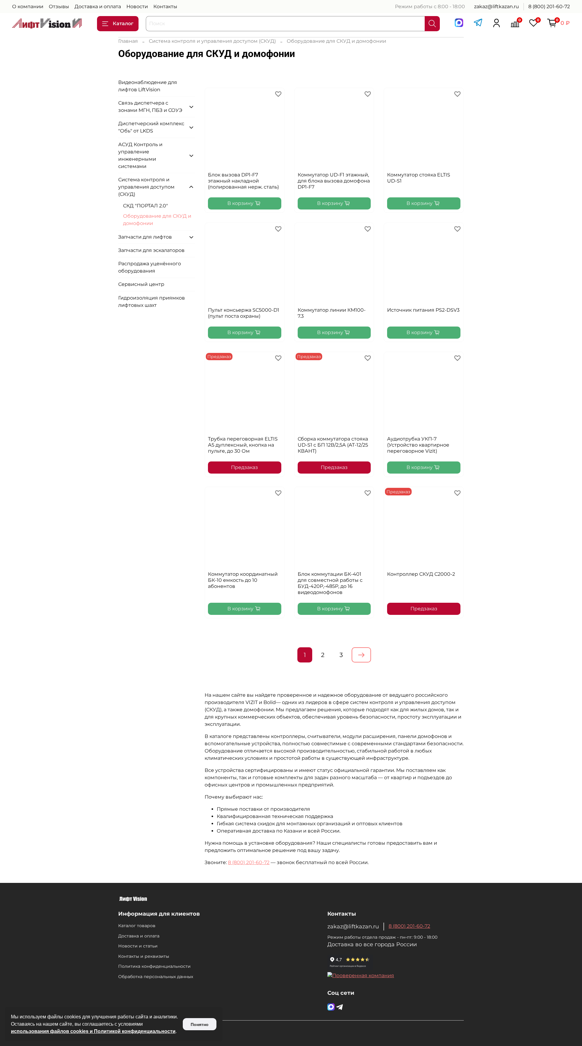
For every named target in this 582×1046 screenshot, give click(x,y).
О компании (27, 6)
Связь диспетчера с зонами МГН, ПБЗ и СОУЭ (150, 106)
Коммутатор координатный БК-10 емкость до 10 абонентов (243, 580)
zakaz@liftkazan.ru (496, 6)
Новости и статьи (138, 946)
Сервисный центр (141, 284)
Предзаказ (244, 467)
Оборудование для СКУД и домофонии (157, 219)
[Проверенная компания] (360, 975)
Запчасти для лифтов (145, 237)
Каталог (123, 23)
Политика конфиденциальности (154, 966)
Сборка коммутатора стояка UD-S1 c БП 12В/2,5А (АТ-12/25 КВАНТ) (333, 445)
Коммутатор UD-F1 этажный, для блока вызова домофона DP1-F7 (334, 181)
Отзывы (59, 6)
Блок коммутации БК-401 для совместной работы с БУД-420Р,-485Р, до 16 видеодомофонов (330, 583)
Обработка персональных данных (155, 976)
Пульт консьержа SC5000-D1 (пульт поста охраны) (243, 313)
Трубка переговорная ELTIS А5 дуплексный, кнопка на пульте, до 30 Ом (243, 445)
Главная (128, 41)
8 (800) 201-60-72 (549, 6)
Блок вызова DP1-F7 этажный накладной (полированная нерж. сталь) (243, 181)
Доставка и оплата (98, 6)
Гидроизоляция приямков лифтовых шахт (151, 301)
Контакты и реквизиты (143, 956)
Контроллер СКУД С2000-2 (421, 574)
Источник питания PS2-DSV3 (423, 310)
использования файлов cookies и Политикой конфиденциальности (93, 1031)
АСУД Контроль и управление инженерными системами (140, 155)
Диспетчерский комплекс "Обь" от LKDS (151, 127)
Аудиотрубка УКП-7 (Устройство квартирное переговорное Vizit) (418, 445)
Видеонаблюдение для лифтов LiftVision (147, 85)
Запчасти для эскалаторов (151, 250)
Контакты (165, 6)
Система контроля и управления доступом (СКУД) (212, 41)
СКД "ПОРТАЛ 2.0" (145, 206)
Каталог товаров (137, 925)
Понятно (200, 1024)
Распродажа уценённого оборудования (149, 267)
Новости (137, 6)
